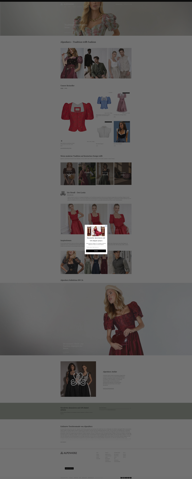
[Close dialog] (106, 226)
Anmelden (96, 250)
